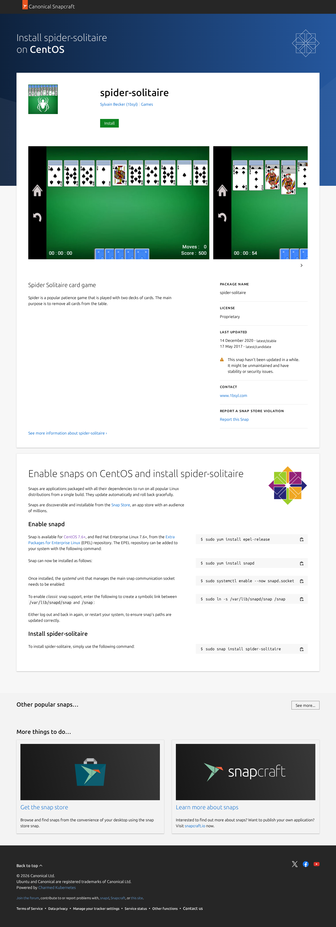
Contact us (193, 908)
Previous (288, 265)
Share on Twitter (295, 864)
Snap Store (120, 505)
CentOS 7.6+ (75, 537)
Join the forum (27, 898)
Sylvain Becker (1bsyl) (119, 104)
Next (301, 265)
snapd (104, 898)
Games (147, 104)
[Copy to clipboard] (301, 539)
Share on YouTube (317, 864)
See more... (305, 705)
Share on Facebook (306, 864)
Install (109, 123)
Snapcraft (118, 898)
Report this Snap (234, 419)
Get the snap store (44, 807)
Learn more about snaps (207, 807)
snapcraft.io (195, 826)
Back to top (27, 865)
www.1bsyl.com (233, 395)
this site (137, 898)
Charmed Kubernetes (57, 887)
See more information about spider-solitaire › (67, 433)
